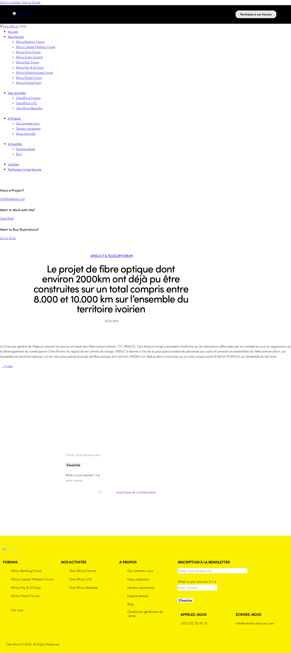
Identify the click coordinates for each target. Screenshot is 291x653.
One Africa (13, 644)
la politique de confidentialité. (136, 492)
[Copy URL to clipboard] (34, 372)
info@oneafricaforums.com (255, 623)
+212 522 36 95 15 (194, 623)
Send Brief (7, 218)
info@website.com (12, 199)
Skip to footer (31, 2)
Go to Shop (8, 238)
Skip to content (10, 2)
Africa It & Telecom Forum (111, 256)
